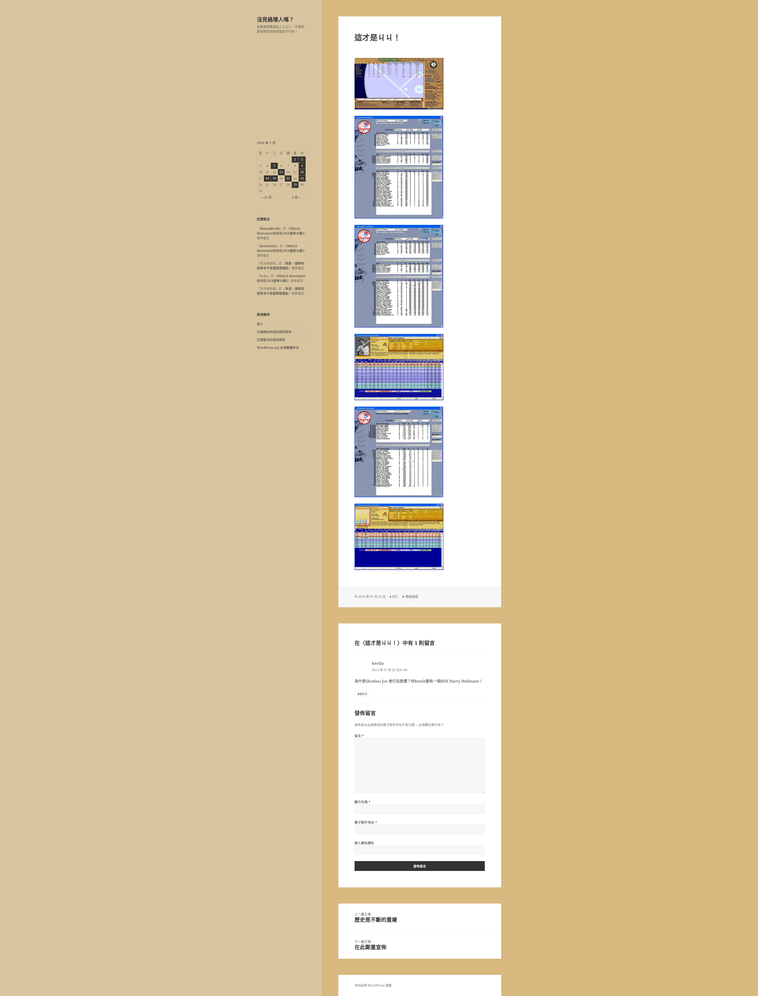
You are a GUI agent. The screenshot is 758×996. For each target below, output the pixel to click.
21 (288, 178)
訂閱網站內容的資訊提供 (274, 332)
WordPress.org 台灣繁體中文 (278, 347)
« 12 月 (267, 197)
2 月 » (296, 197)
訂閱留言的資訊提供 (271, 340)
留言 (359, 736)
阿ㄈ (395, 596)
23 (302, 178)
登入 (260, 324)
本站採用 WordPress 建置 (373, 985)
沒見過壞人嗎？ (275, 19)
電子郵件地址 (366, 822)
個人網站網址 (364, 843)
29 (295, 185)
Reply (362, 694)
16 (302, 172)
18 (267, 178)
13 (281, 172)
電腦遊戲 (411, 596)
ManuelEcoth (270, 228)
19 (274, 178)
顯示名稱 (363, 802)
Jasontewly (268, 246)
